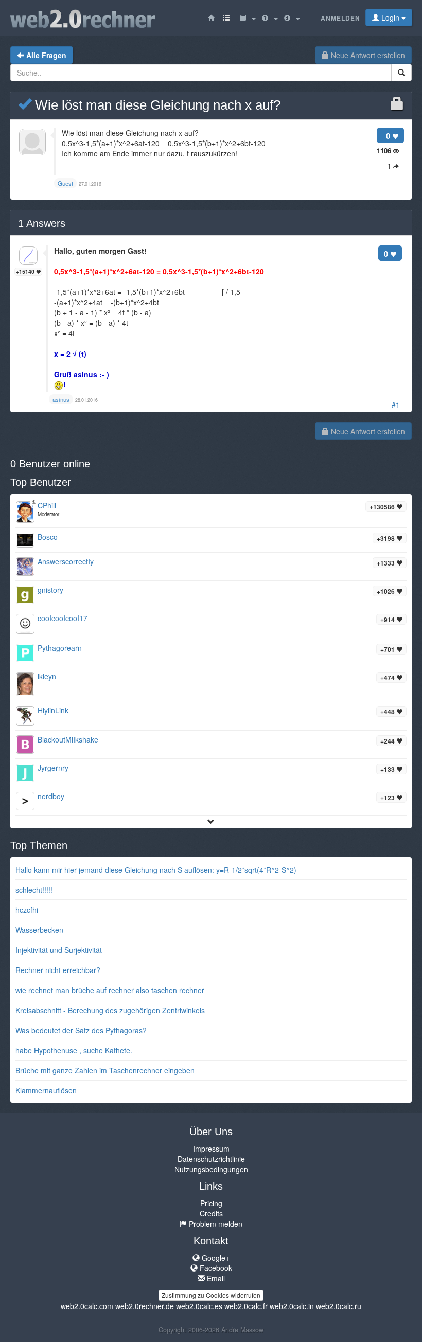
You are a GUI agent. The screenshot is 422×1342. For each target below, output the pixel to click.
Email (215, 1278)
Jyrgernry (53, 768)
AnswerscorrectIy (66, 561)
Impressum (211, 1148)
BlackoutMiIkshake (68, 739)
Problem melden (214, 1224)
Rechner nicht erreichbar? (57, 970)
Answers (41, 223)
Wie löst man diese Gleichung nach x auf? (155, 105)
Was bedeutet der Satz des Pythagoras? (81, 1030)
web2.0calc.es (199, 1306)
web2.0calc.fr (246, 1306)
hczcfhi (26, 910)
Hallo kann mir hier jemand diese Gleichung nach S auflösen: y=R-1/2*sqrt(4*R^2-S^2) (155, 869)
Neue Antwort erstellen (367, 55)
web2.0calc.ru (338, 1306)
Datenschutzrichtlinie (211, 1159)
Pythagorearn (60, 648)
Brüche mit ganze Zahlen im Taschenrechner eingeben (105, 1070)
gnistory (50, 590)
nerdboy (51, 796)
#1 (396, 404)
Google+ (215, 1257)
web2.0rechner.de (144, 1306)
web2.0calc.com (87, 1306)
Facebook (215, 1268)
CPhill (47, 505)
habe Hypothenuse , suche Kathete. (73, 1050)
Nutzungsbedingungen (211, 1169)
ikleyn (47, 676)
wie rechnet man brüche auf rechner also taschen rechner (109, 990)
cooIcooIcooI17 (62, 618)
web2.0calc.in (292, 1306)
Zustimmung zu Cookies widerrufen (211, 1295)
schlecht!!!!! (33, 890)
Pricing (211, 1203)
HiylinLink (53, 710)
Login (390, 17)
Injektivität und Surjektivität (58, 950)
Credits (211, 1213)
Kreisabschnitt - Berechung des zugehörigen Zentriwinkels (110, 1010)
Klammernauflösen (46, 1090)
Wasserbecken (39, 930)
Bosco (48, 537)
